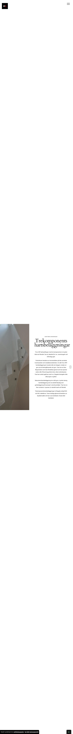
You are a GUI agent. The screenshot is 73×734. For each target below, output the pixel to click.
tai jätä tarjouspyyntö (31, 732)
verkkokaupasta (18, 732)
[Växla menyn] (68, 4)
